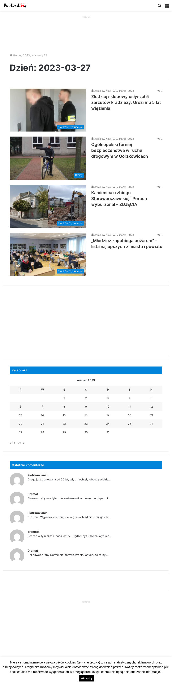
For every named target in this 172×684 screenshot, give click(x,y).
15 (64, 415)
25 (129, 423)
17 (108, 415)
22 (64, 423)
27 (20, 432)
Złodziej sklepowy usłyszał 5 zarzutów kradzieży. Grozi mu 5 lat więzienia (126, 102)
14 (42, 415)
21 (42, 423)
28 (42, 432)
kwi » (21, 443)
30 (86, 432)
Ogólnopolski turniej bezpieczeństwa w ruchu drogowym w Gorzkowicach (119, 150)
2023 (26, 55)
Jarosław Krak (102, 90)
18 (129, 415)
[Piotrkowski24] (15, 5)
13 (20, 415)
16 (86, 415)
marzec (37, 55)
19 (151, 415)
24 (107, 423)
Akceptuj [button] (86, 678)
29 (64, 432)
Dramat (32, 494)
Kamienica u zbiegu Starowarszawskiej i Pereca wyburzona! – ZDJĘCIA (119, 198)
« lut (12, 443)
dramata (33, 531)
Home (16, 55)
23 (86, 423)
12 (151, 406)
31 (107, 432)
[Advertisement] (86, 28)
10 (107, 406)
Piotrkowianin (37, 475)
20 (20, 423)
